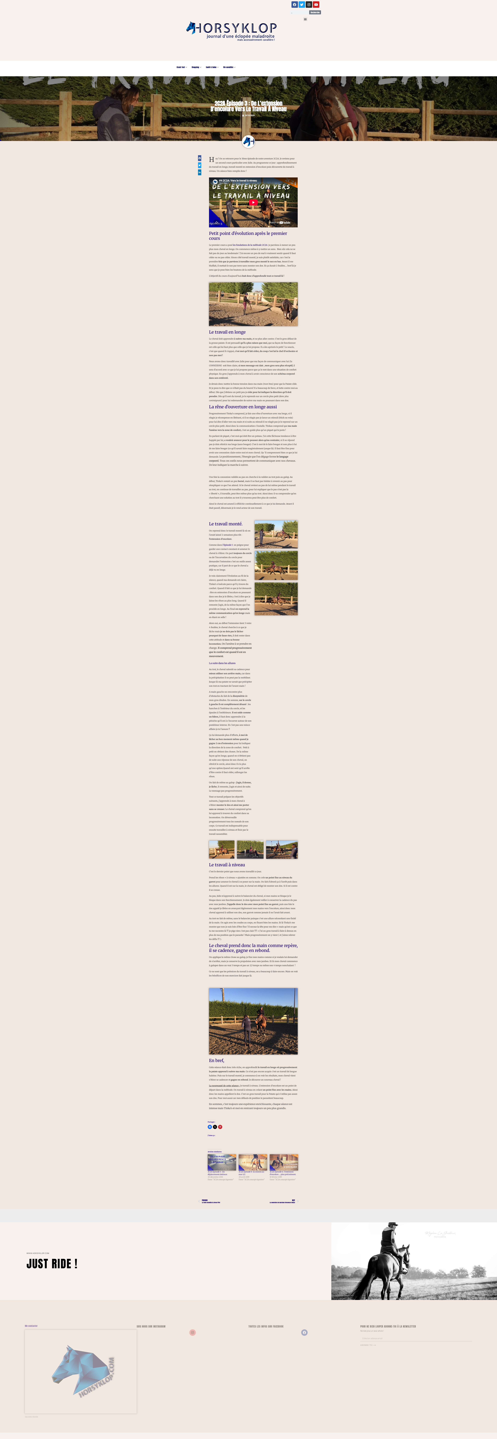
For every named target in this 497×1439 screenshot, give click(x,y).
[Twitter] (302, 4)
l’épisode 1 (228, 545)
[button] (305, 19)
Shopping (195, 67)
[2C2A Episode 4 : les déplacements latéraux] (222, 1162)
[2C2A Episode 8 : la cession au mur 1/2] (253, 1162)
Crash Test (181, 67)
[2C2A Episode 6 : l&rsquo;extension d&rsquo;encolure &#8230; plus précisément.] (284, 1162)
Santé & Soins (211, 67)
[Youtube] (316, 4)
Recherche (315, 12)
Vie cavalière (228, 67)
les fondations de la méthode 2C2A (250, 245)
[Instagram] (309, 4)
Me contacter (31, 1326)
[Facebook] (294, 4)
